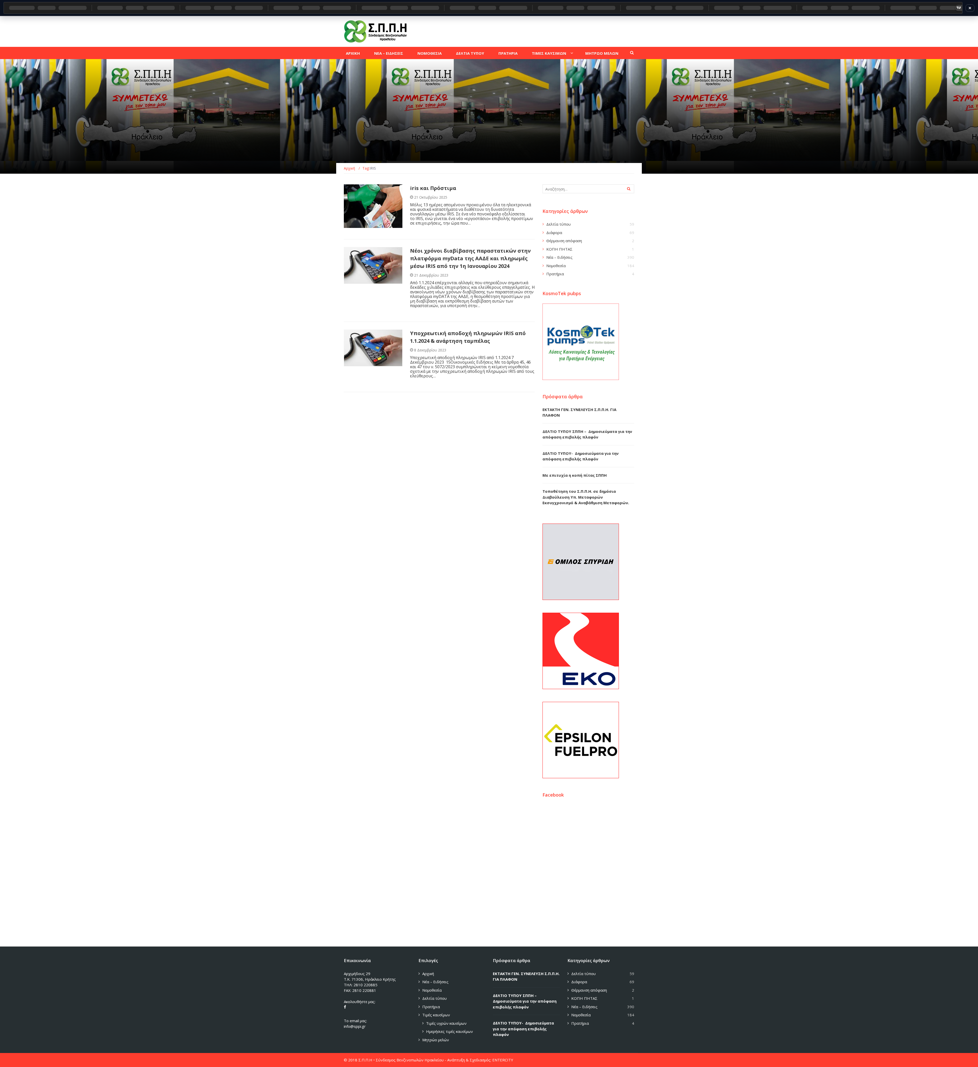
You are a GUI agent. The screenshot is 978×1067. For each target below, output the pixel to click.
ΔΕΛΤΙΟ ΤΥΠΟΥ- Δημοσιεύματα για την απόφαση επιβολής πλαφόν (523, 1028)
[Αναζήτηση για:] (588, 188)
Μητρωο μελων (601, 53)
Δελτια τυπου (470, 53)
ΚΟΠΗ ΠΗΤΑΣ (559, 249)
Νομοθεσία (556, 265)
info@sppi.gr (355, 1026)
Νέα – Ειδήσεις (559, 257)
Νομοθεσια (429, 53)
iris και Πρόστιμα (433, 188)
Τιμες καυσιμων (549, 53)
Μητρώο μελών (435, 1039)
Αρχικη (353, 53)
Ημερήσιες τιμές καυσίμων (449, 1031)
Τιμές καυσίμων (436, 1014)
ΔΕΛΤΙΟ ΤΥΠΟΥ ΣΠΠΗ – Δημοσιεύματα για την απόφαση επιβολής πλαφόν (524, 1001)
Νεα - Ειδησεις (362, 225)
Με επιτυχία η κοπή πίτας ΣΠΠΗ (574, 475)
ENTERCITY (502, 1059)
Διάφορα (554, 232)
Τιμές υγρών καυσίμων (446, 1023)
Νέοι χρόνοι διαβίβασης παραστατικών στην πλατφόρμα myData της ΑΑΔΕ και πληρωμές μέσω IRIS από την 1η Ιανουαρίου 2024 (470, 258)
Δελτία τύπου (558, 224)
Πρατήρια (555, 273)
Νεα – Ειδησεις (388, 53)
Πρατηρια (508, 53)
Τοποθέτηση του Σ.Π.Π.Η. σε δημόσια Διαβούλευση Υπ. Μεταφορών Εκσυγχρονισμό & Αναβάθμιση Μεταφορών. (585, 497)
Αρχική (428, 973)
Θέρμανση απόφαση (564, 240)
